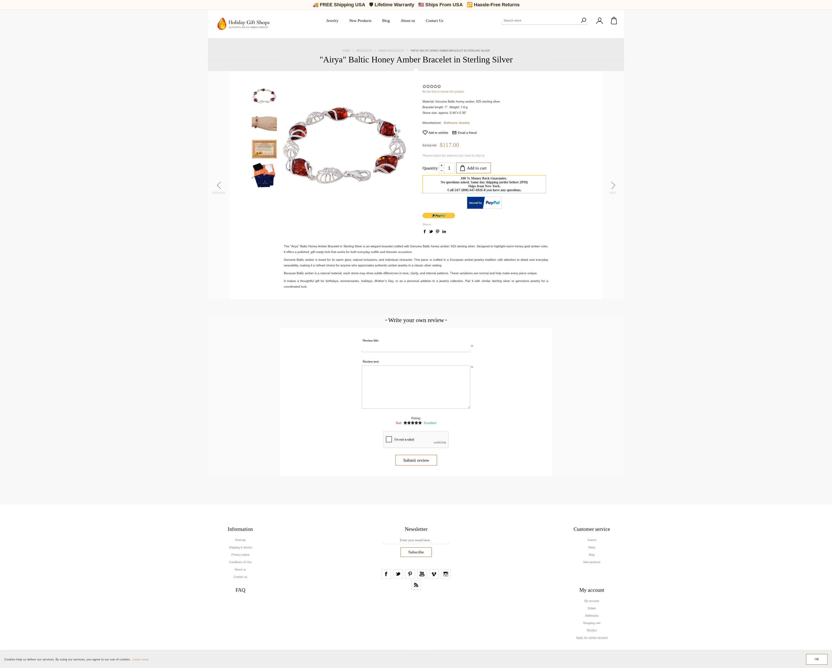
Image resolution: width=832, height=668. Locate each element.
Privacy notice (240, 554)
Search (583, 20)
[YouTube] (422, 574)
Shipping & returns (240, 547)
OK (817, 659)
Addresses (591, 615)
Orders (592, 608)
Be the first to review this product (443, 91)
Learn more (141, 659)
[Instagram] (446, 574)
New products (591, 562)
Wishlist (592, 630)
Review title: (371, 340)
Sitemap (240, 540)
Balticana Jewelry (457, 122)
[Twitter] (398, 574)
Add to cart (477, 168)
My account (591, 601)
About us (240, 569)
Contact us (240, 576)
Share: (427, 224)
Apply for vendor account (592, 637)
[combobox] (541, 20)
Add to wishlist (438, 132)
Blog (592, 554)
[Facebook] (386, 574)
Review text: (371, 361)
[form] (416, 540)
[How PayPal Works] (484, 207)
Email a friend (467, 132)
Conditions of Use (240, 562)
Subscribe (416, 552)
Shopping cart (614, 20)
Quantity (430, 168)
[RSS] (416, 585)
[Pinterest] (410, 574)
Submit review (416, 460)
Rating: (416, 418)
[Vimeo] (434, 574)
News (591, 547)
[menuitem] (240, 540)
